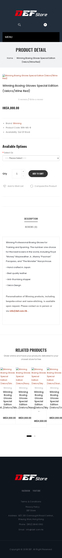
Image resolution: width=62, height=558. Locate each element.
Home (10, 58)
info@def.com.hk (18, 311)
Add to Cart (38, 173)
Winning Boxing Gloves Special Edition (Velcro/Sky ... (41, 401)
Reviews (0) (31, 227)
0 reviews (22, 99)
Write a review (36, 99)
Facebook (26, 490)
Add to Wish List (15, 186)
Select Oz (8, 152)
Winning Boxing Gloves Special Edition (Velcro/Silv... (11, 399)
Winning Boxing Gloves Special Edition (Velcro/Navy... (27, 399)
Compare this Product (46, 186)
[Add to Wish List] (8, 374)
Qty (4, 173)
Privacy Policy (33, 506)
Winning (7, 387)
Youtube (37, 490)
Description (31, 218)
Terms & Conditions (31, 501)
